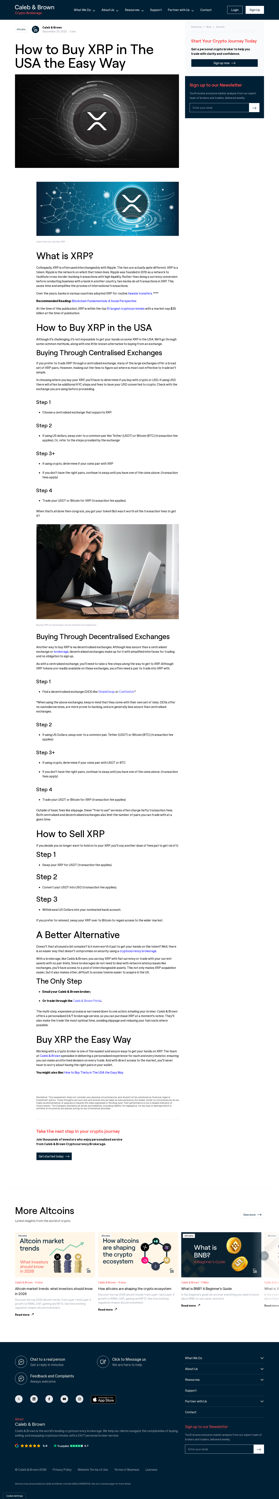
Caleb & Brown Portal (87, 1001)
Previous (15, 1256)
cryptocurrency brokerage (138, 951)
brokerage (61, 651)
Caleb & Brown (50, 1056)
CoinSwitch (126, 692)
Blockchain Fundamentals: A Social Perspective (104, 301)
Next (264, 1256)
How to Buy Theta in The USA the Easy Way (93, 1072)
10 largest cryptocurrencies (126, 308)
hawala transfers (140, 293)
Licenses (104, 1483)
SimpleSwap (106, 692)
